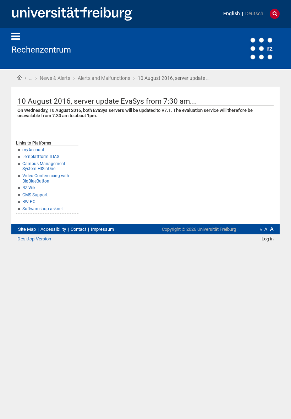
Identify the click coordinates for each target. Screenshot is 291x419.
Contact (78, 229)
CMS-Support (35, 194)
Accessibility (53, 229)
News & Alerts (55, 78)
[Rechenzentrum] (245, 47)
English (231, 14)
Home (19, 77)
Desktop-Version (34, 238)
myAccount (33, 149)
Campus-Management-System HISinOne (44, 166)
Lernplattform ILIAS (40, 156)
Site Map (27, 229)
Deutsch (254, 14)
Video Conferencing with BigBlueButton (45, 178)
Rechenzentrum (41, 50)
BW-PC (28, 201)
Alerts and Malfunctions (104, 78)
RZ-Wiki (29, 187)
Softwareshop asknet (42, 208)
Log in (268, 238)
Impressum (102, 229)
